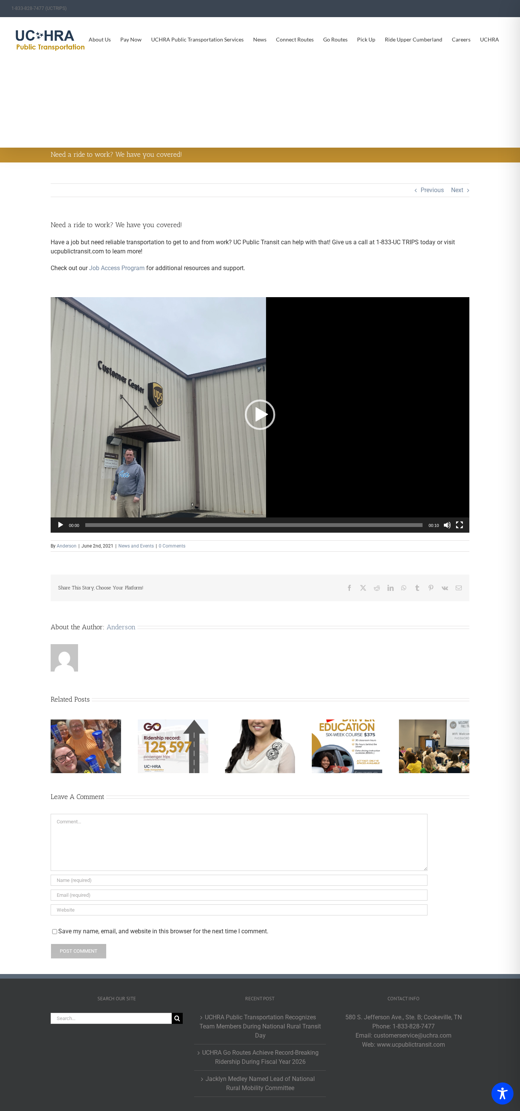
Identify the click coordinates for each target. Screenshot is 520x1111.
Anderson (67, 546)
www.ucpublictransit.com (411, 1044)
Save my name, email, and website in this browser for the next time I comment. (163, 931)
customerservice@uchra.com (412, 1035)
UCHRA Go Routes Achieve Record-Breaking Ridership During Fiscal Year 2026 (260, 1057)
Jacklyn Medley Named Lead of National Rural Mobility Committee (260, 1083)
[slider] (254, 525)
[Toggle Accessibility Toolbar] (502, 1093)
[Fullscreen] (459, 525)
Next (457, 190)
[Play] (60, 525)
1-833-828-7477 (413, 1026)
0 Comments (172, 546)
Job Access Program (117, 268)
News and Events (136, 546)
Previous (432, 190)
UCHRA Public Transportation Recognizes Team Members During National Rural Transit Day (260, 1026)
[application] (260, 415)
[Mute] (447, 525)
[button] (260, 415)
